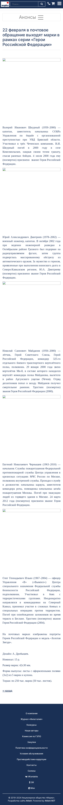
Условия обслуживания (31, 753)
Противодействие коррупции (31, 759)
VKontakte (32, 776)
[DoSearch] (41, 4)
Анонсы (28, 17)
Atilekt (29, 800)
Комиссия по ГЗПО (31, 736)
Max (32, 788)
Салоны (31, 771)
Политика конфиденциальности (31, 748)
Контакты (31, 765)
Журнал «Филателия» (32, 719)
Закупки (31, 742)
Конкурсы (31, 725)
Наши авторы (31, 730)
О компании (31, 713)
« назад (7, 690)
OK (32, 782)
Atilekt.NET (50, 800)
